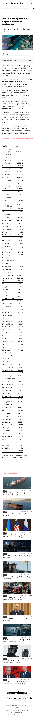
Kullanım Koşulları (17, 712)
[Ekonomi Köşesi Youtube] (15, 698)
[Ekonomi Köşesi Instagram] (25, 698)
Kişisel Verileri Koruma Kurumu (17, 715)
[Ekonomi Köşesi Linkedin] (31, 698)
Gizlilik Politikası (23, 710)
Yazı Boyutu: (8, 60)
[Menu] (3, 3)
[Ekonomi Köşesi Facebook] (4, 698)
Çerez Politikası (10, 710)
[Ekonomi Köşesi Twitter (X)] (9, 698)
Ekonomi (5, 16)
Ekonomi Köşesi (17, 3)
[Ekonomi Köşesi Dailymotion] (20, 698)
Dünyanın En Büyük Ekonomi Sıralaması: (17, 138)
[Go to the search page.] (7, 3)
